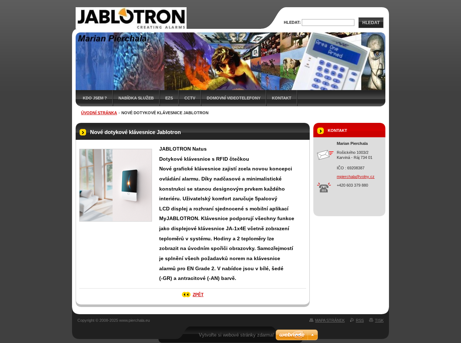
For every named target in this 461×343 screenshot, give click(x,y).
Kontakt (281, 98)
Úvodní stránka (99, 113)
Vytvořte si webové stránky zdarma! (236, 335)
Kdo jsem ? (95, 98)
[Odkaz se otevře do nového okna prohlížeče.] (115, 185)
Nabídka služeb (136, 98)
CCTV (189, 98)
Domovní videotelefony (233, 98)
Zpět (198, 294)
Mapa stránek (330, 320)
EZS (169, 98)
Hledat (371, 22)
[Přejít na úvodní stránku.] (131, 28)
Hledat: (292, 22)
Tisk (379, 320)
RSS (360, 320)
